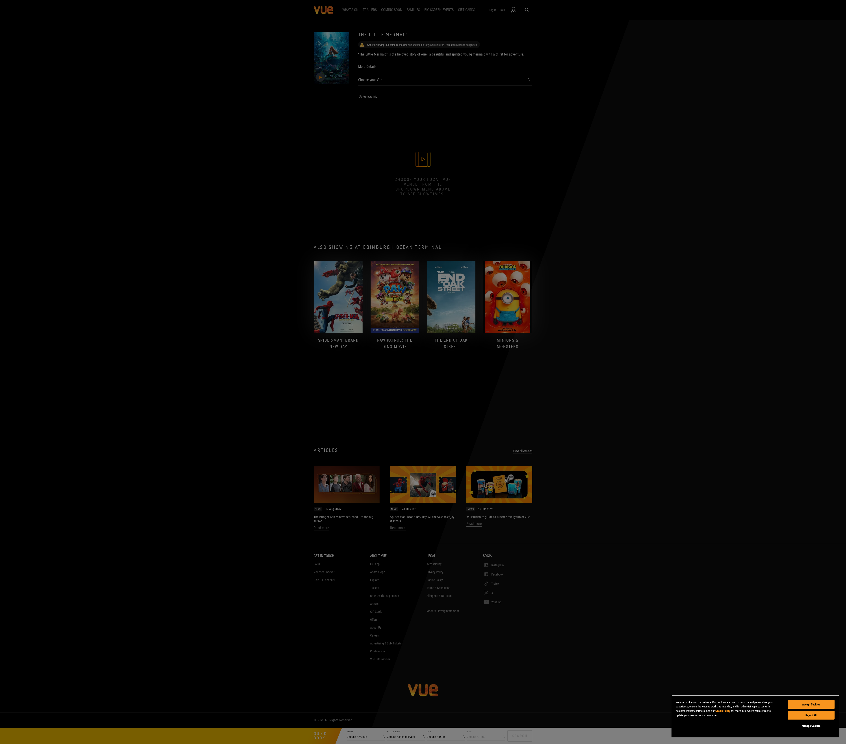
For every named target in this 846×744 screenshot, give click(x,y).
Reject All (810, 715)
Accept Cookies (811, 704)
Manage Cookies (811, 726)
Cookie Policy (722, 711)
